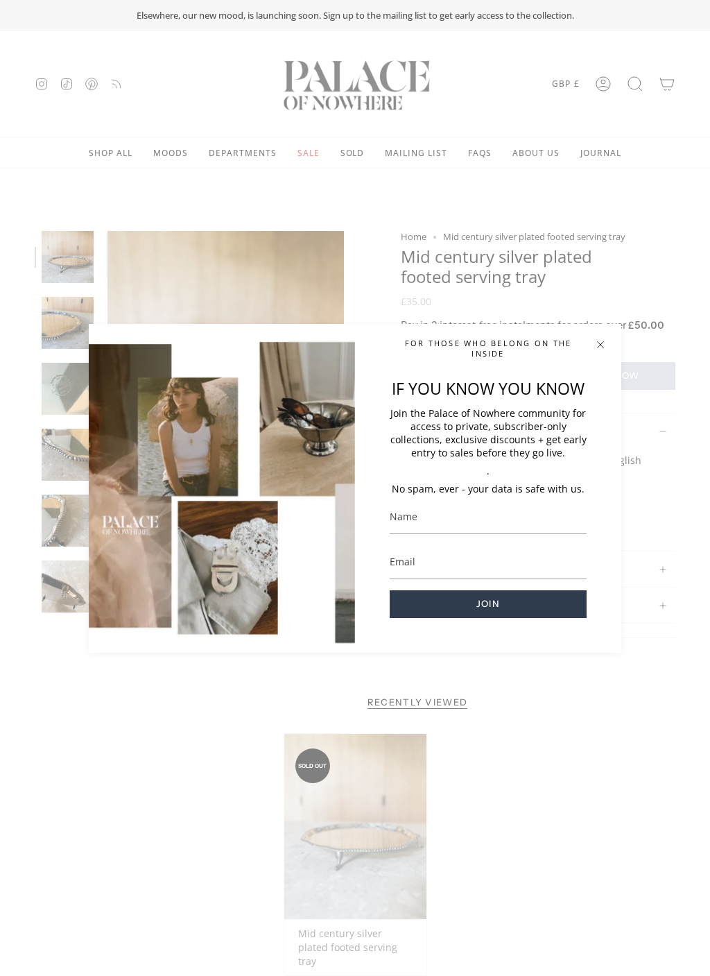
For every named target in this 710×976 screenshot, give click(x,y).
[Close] (600, 345)
